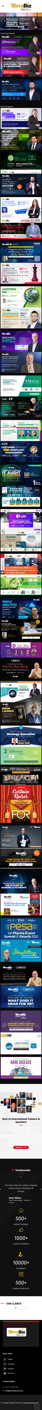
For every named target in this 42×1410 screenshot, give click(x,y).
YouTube (11, 1373)
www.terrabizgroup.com (31, 1403)
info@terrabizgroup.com (14, 1391)
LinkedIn (11, 1369)
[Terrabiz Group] (21, 6)
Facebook (11, 1364)
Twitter (10, 1359)
